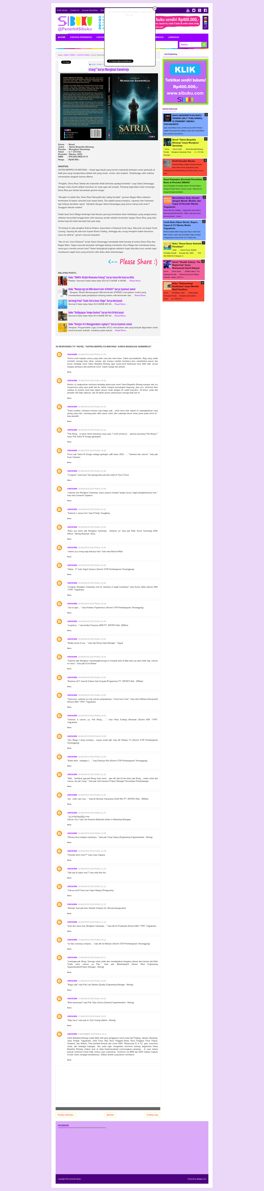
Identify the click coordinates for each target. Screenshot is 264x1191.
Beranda (110, 1115)
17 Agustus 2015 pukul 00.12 (92, 940)
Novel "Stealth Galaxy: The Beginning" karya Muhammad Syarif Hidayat (186, 265)
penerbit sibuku (75, 1179)
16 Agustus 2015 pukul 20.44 (92, 548)
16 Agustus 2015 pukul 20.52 (92, 657)
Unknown (72, 354)
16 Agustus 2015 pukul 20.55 (92, 695)
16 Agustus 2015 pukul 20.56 (92, 716)
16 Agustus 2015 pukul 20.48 (92, 604)
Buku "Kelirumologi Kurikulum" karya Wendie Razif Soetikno (185, 286)
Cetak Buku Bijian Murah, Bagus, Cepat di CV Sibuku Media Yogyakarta (181, 225)
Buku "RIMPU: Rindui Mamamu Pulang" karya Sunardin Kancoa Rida (101, 277)
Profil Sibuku (62, 10)
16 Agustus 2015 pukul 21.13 (92, 904)
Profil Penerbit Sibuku (183, 161)
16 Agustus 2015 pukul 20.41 (92, 509)
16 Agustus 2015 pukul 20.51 (92, 639)
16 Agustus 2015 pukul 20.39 (92, 489)
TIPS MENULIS (157, 37)
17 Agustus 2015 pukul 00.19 (92, 981)
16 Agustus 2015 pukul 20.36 (92, 451)
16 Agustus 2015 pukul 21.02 (92, 774)
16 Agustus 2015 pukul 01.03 (92, 354)
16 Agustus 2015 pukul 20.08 (92, 381)
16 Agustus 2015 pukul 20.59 (92, 736)
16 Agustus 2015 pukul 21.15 (92, 922)
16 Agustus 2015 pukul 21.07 (92, 813)
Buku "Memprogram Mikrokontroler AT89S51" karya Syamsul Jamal (101, 289)
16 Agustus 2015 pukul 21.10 (92, 869)
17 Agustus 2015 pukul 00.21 (92, 1016)
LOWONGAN (173, 37)
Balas (69, 372)
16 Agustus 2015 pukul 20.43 (92, 527)
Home (63, 37)
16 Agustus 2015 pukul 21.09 (92, 851)
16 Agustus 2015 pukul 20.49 (92, 621)
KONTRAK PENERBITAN (81, 37)
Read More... (136, 280)
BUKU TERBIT (97, 64)
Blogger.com (201, 1179)
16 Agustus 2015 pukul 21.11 (92, 886)
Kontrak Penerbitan (90, 10)
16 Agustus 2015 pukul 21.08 (92, 833)
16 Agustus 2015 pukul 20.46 (92, 583)
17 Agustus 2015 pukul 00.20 (92, 999)
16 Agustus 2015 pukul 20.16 (92, 430)
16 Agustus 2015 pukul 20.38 (92, 471)
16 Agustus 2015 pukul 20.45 (92, 565)
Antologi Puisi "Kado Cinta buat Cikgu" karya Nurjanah (95, 300)
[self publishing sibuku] (185, 104)
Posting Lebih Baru (65, 1115)
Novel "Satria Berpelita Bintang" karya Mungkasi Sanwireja (185, 142)
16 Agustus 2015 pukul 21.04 (92, 795)
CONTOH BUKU (103, 37)
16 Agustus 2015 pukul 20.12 (92, 407)
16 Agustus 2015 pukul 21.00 (92, 757)
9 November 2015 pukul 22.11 (92, 1034)
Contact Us (74, 10)
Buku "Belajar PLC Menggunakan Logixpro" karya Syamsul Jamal (100, 324)
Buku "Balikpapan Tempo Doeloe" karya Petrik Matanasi (96, 312)
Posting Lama (152, 1115)
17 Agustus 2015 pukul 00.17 (92, 957)
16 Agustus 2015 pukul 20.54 (92, 677)
